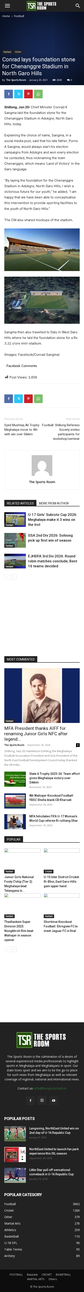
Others (52, 1279)
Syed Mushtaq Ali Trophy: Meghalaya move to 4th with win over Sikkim (22, 429)
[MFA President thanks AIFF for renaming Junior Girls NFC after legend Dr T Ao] (42, 695)
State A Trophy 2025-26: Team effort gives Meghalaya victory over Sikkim (54, 778)
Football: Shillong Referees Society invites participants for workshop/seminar (61, 432)
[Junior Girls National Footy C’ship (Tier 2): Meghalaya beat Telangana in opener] (22, 860)
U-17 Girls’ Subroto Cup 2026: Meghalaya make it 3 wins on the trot (52, 519)
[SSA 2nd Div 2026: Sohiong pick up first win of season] (15, 540)
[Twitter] (18, 94)
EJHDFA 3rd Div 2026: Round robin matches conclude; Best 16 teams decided (52, 561)
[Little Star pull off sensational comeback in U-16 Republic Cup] (15, 1175)
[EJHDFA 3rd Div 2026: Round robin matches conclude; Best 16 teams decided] (15, 561)
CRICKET (47, 1274)
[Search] (78, 6)
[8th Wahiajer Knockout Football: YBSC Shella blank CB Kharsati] (15, 801)
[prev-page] (7, 577)
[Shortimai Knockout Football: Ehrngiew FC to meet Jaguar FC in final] (62, 905)
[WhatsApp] (38, 94)
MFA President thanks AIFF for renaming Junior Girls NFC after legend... (36, 734)
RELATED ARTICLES (20, 503)
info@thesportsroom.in (50, 1088)
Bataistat (32, 1274)
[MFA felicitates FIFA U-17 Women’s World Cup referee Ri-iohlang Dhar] (15, 821)
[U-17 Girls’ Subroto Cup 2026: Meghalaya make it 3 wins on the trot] (15, 519)
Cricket (48, 871)
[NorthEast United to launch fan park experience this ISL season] (15, 1154)
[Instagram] (42, 1100)
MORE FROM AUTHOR (54, 503)
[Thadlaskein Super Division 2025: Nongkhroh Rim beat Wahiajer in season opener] (22, 905)
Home (6, 16)
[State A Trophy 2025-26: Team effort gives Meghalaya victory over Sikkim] (15, 779)
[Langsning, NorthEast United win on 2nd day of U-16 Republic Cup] (15, 1133)
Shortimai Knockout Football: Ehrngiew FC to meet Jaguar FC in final (61, 926)
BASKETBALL (63, 1274)
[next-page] (14, 577)
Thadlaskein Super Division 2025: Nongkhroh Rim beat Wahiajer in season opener (18, 931)
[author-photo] (42, 476)
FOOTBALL (16, 1274)
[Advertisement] (42, 63)
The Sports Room (42, 482)
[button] (7, 6)
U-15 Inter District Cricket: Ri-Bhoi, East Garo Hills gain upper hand (62, 881)
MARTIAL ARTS (35, 1279)
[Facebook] (8, 94)
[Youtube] (53, 1100)
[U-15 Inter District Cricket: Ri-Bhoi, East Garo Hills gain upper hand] (62, 860)
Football (19, 16)
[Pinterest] (28, 94)
